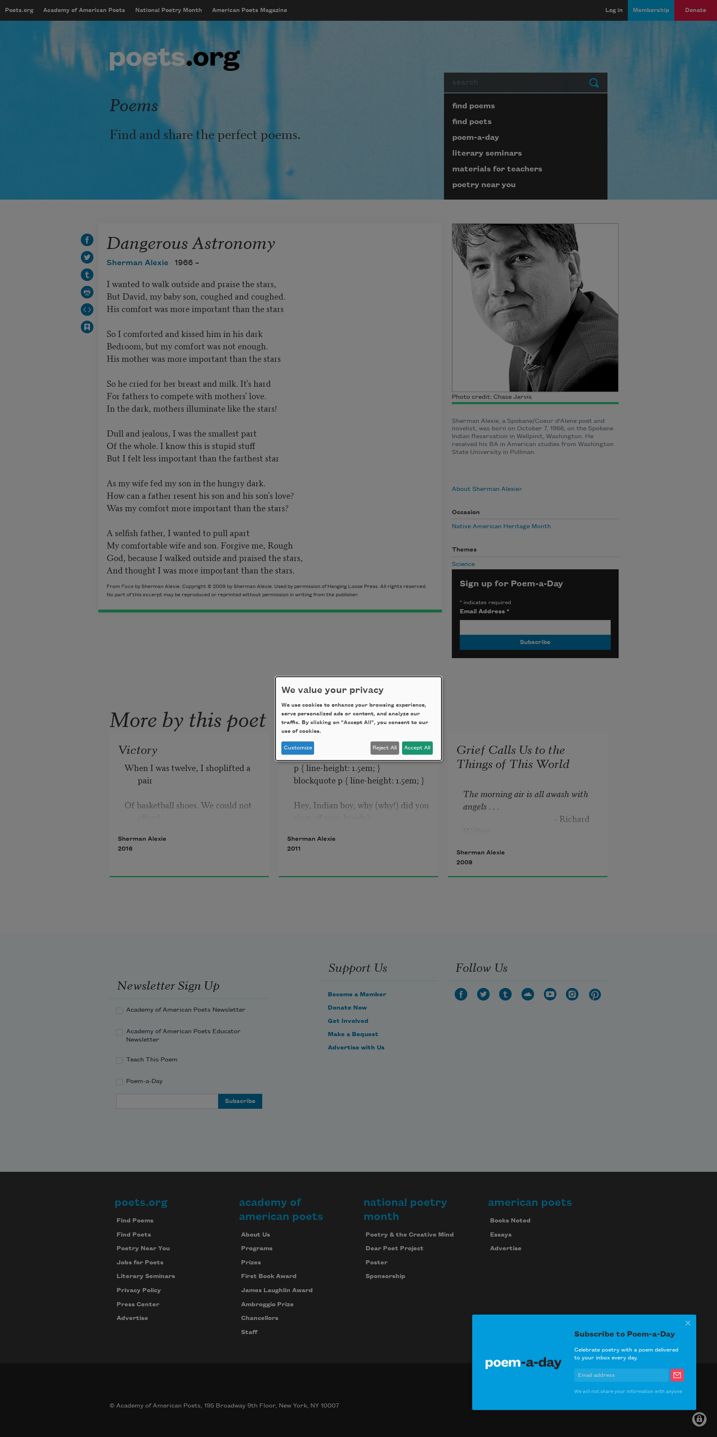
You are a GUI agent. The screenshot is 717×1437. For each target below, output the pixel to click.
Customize (298, 748)
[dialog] (358, 718)
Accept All (417, 748)
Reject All (385, 748)
